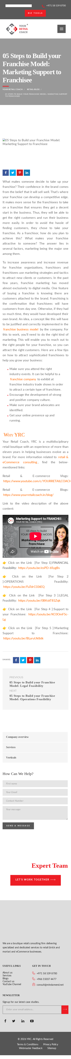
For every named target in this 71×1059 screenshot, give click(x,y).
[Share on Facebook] (6, 173)
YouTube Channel (12, 984)
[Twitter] (14, 1021)
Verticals (11, 757)
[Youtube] (32, 1021)
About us (7, 973)
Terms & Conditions (27, 1044)
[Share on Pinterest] (20, 173)
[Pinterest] (39, 1021)
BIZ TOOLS (35, 13)
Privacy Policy (50, 1044)
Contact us (8, 981)
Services (11, 747)
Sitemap (51, 1048)
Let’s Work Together (32, 880)
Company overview (17, 736)
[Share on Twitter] (13, 173)
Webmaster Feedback (30, 1048)
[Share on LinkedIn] (27, 173)
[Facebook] (6, 1021)
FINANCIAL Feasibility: (35, 565)
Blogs (5, 978)
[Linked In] (23, 1021)
